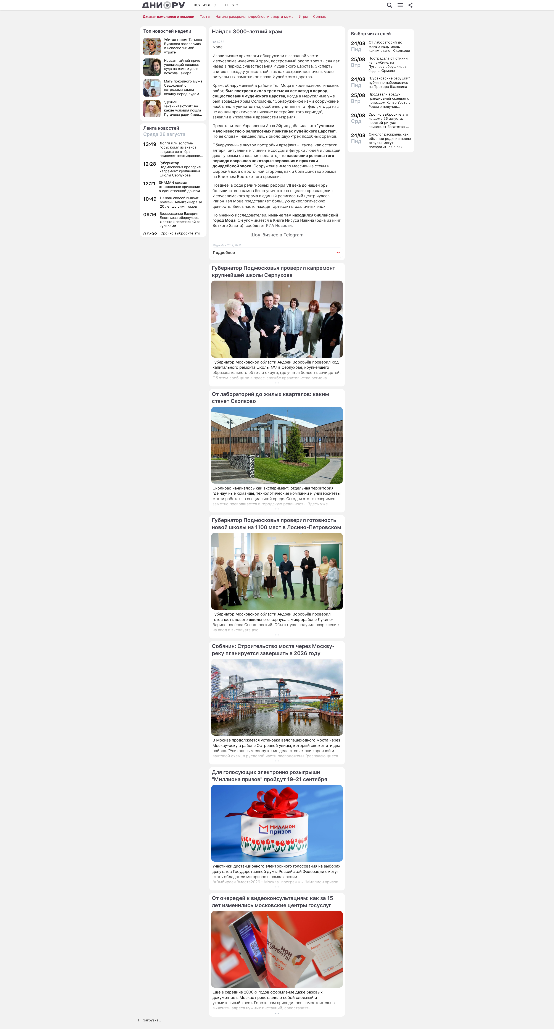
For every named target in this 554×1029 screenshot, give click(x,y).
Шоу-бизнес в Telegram (277, 234)
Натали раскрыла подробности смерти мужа (254, 16)
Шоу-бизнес (204, 5)
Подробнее (224, 252)
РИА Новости (279, 225)
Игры (303, 16)
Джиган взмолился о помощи (168, 16)
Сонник (319, 16)
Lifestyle (234, 5)
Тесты (205, 16)
